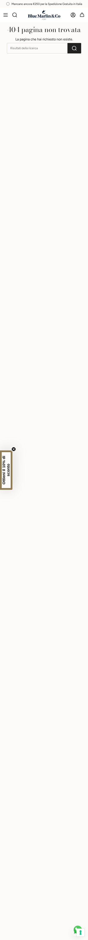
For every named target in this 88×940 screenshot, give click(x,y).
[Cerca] (14, 15)
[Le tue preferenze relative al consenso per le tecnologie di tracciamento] (80, 932)
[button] (6, 470)
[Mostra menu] (5, 15)
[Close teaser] (14, 449)
